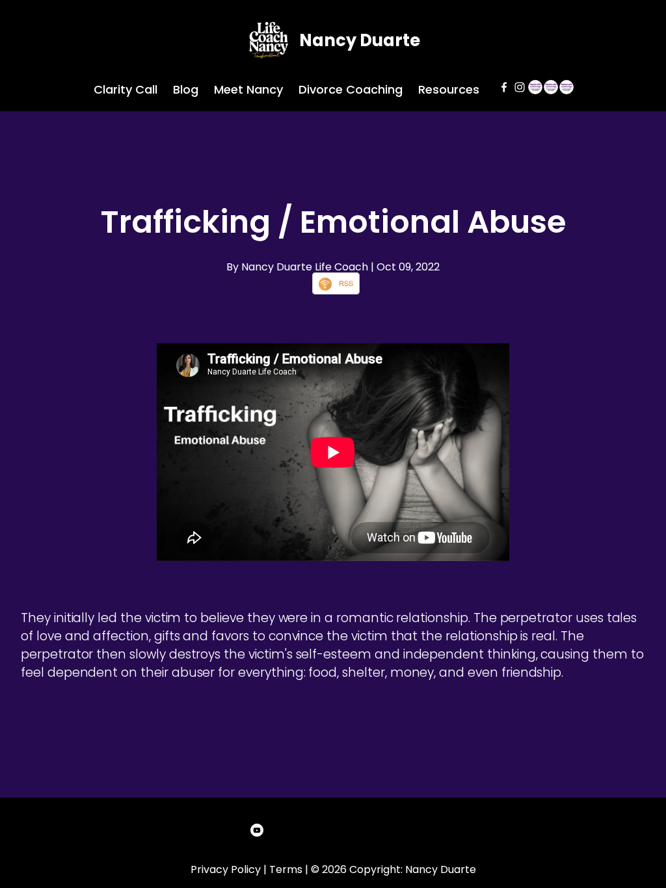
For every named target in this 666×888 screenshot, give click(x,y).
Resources (448, 89)
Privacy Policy (226, 869)
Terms (285, 869)
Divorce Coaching (351, 89)
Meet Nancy (248, 89)
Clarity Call (125, 89)
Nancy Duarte (359, 40)
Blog (185, 89)
